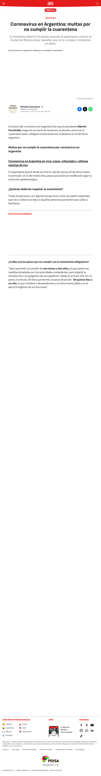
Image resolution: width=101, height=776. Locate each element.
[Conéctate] (97, 3)
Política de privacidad (29, 750)
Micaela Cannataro (30, 106)
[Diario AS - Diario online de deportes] (50, 3)
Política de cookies (45, 750)
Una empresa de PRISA (50, 759)
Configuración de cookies (64, 750)
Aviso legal (15, 750)
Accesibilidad (80, 750)
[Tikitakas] (51, 10)
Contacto (5, 750)
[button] (50, 765)
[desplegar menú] (3, 3)
